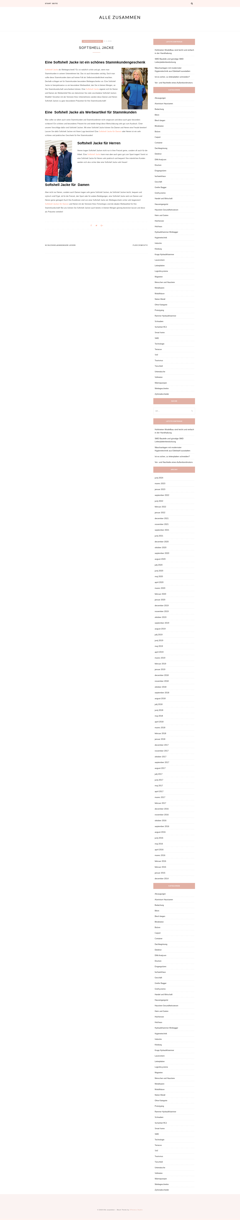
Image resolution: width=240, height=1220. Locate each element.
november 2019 (162, 611)
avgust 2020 (160, 559)
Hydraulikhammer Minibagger (166, 232)
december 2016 (162, 809)
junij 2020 (159, 571)
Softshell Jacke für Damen (110, 131)
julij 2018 (158, 704)
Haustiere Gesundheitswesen (166, 210)
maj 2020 (159, 576)
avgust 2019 (160, 629)
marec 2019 (160, 658)
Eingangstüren (160, 171)
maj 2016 (159, 844)
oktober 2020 (160, 547)
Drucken (158, 165)
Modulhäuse (159, 294)
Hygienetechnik (161, 238)
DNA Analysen (160, 160)
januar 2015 (160, 873)
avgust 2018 (160, 698)
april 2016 (159, 849)
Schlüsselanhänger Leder (60, 245)
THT (156, 355)
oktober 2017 (160, 756)
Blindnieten (159, 126)
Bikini (157, 115)
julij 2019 (158, 634)
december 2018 (162, 675)
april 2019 (159, 652)
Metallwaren (159, 288)
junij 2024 (159, 478)
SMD (157, 338)
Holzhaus (158, 226)
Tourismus (159, 360)
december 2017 (162, 745)
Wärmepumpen (161, 383)
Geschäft (158, 182)
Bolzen (157, 132)
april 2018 (159, 722)
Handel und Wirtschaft (163, 198)
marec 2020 (160, 588)
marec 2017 (160, 797)
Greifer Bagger (160, 187)
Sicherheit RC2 (161, 327)
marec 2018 (160, 727)
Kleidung (158, 249)
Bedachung (159, 109)
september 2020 (162, 553)
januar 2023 (160, 489)
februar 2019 (160, 664)
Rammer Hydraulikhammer (165, 316)
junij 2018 (159, 710)
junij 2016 (159, 838)
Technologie (159, 344)
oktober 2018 (160, 687)
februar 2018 (160, 733)
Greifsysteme (160, 193)
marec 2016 (160, 855)
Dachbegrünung (161, 148)
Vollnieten (158, 377)
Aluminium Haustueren (164, 104)
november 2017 (162, 751)
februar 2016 (160, 861)
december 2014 (162, 878)
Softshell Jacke (51, 70)
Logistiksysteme (161, 271)
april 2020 (159, 582)
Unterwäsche (160, 372)
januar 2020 (160, 600)
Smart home (160, 332)
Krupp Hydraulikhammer (164, 254)
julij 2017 (158, 774)
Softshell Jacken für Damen (57, 204)
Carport (158, 137)
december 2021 (162, 518)
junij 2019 (159, 640)
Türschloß (159, 366)
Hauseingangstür (161, 204)
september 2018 (162, 692)
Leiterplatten (160, 266)
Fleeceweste (140, 245)
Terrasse (158, 349)
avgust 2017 (160, 768)
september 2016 (162, 826)
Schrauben (159, 321)
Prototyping (159, 310)
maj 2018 (159, 716)
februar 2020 (160, 594)
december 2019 (162, 605)
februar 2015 (160, 867)
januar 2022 (160, 512)
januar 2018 (160, 739)
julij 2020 (158, 565)
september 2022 (162, 495)
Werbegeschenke (92, 41)
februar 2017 (160, 803)
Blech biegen (160, 120)
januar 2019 (160, 669)
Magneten (159, 277)
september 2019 (162, 623)
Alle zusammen (120, 17)
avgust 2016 (160, 832)
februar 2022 (160, 507)
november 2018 (162, 681)
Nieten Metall (160, 299)
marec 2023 (160, 483)
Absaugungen (160, 98)
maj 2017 (159, 785)
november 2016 (162, 815)
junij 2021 (159, 536)
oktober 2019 (160, 617)
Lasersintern (160, 260)
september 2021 (162, 530)
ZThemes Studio (136, 1210)
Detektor (158, 154)
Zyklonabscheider (162, 394)
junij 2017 (159, 780)
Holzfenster (159, 221)
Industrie (158, 243)
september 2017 (162, 762)
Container (158, 143)
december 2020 (162, 541)
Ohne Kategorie (161, 305)
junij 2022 (159, 501)
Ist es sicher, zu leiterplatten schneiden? (172, 77)
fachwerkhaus (160, 176)
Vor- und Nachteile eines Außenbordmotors (174, 83)
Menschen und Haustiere (165, 282)
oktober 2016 (160, 820)
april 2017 (159, 791)
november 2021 (162, 524)
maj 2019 (159, 646)
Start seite (51, 3)
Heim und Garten (161, 215)
